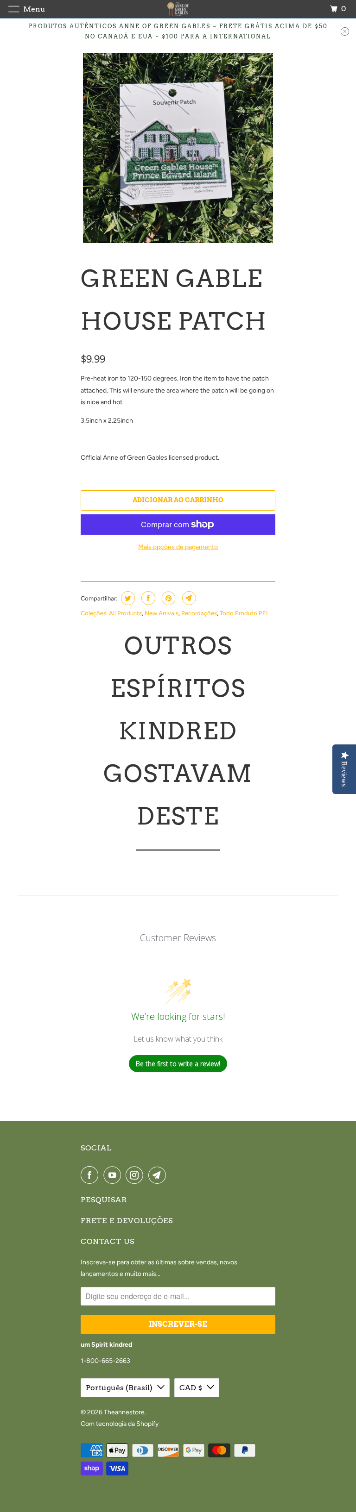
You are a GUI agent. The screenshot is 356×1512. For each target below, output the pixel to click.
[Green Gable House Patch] (178, 148)
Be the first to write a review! (178, 1063)
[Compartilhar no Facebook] (147, 598)
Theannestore (124, 1412)
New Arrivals (161, 613)
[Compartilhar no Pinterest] (167, 598)
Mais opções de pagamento (178, 547)
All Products (125, 613)
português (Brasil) (119, 1387)
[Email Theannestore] (159, 1175)
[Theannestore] (178, 9)
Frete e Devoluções (127, 1220)
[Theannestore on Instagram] (136, 1175)
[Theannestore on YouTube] (114, 1175)
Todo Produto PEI (244, 613)
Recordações (199, 613)
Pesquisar (104, 1199)
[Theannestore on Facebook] (91, 1175)
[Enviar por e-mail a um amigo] (188, 598)
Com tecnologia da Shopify (120, 1424)
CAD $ (190, 1387)
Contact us (107, 1241)
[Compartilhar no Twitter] (127, 598)
